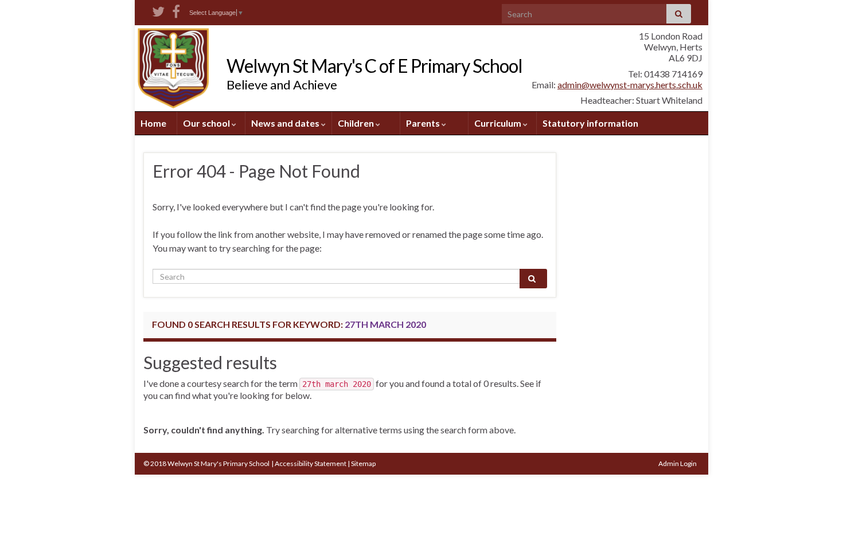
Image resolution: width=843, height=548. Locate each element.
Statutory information (590, 123)
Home (153, 123)
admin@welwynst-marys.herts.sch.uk (629, 84)
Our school (207, 123)
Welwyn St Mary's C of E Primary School (374, 65)
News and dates (286, 123)
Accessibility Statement (310, 463)
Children (357, 123)
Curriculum (498, 123)
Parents (424, 123)
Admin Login (677, 463)
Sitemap (363, 463)
